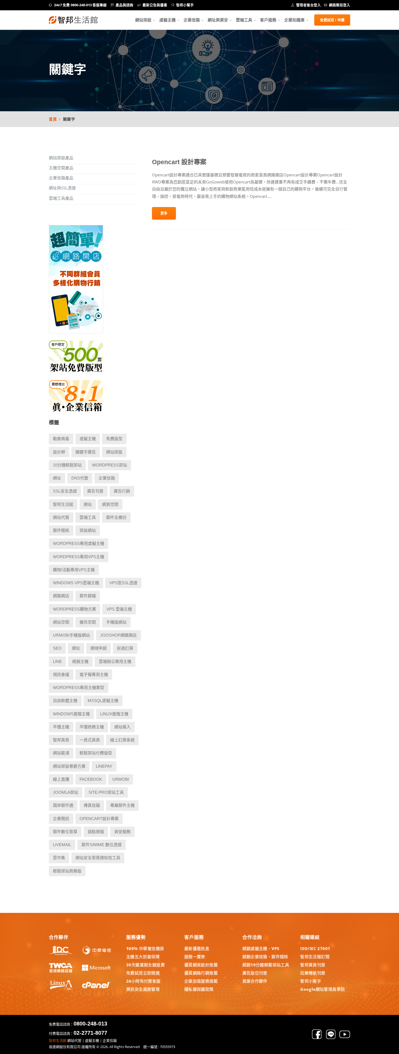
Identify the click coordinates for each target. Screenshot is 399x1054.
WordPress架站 (109, 465)
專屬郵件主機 (122, 805)
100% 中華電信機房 (145, 948)
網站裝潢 (61, 753)
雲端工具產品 (61, 198)
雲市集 (59, 857)
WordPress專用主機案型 (78, 687)
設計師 (59, 452)
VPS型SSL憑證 (123, 582)
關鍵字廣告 (85, 452)
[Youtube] (344, 1038)
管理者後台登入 (308, 5)
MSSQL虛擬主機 (103, 700)
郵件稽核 (61, 530)
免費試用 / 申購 (332, 20)
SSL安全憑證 (65, 491)
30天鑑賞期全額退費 (145, 964)
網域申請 (98, 648)
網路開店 (61, 595)
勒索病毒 (61, 438)
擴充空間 (88, 622)
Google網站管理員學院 (322, 989)
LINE (57, 661)
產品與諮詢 (124, 5)
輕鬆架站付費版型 (96, 753)
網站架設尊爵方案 (69, 766)
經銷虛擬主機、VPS (261, 948)
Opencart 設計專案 (179, 162)
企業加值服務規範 (201, 981)
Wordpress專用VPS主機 (78, 556)
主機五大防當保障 (143, 956)
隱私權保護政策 (199, 989)
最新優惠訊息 (196, 948)
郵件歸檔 (88, 595)
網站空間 (61, 622)
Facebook (91, 779)
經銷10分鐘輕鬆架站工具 (265, 964)
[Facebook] (316, 1038)
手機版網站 (116, 622)
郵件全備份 (116, 517)
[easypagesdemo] (76, 371)
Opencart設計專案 (99, 818)
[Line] (330, 1038)
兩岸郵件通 (63, 805)
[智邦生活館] (73, 20)
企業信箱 (191, 20)
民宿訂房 (125, 648)
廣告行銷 (122, 491)
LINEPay (104, 766)
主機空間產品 (61, 167)
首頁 (53, 119)
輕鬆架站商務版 (67, 871)
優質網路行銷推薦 (201, 973)
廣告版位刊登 (254, 973)
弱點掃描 (96, 831)
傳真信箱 (92, 805)
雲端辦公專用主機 (115, 661)
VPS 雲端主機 (119, 609)
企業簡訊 (61, 818)
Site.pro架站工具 (106, 792)
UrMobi (120, 779)
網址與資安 (218, 20)
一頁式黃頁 (90, 740)
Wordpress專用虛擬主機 (78, 543)
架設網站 (88, 530)
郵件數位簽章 (65, 831)
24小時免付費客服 (143, 981)
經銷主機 (80, 661)
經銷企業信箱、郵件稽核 (265, 956)
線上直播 (61, 779)
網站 (88, 504)
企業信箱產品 (61, 177)
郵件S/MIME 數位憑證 (101, 844)
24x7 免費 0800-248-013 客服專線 (80, 5)
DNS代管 (79, 478)
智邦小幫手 (185, 5)
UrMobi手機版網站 (71, 635)
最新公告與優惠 (154, 5)
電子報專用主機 (94, 674)
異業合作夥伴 (254, 981)
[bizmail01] (76, 411)
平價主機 (61, 727)
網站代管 (61, 517)
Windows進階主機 (71, 714)
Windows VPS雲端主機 (76, 582)
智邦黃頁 (61, 740)
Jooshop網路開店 (118, 635)
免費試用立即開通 (143, 973)
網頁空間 (110, 504)
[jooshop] (76, 332)
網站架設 (143, 20)
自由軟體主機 (65, 700)
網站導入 (122, 727)
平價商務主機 (92, 727)
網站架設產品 (61, 157)
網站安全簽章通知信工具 (97, 857)
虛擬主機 (167, 20)
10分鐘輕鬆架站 (67, 465)
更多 (163, 213)
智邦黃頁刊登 (312, 964)
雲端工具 (244, 20)
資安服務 (122, 831)
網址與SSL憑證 (62, 188)
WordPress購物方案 (74, 609)
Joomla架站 (65, 792)
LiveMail (62, 844)
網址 (57, 478)
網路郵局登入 (339, 5)
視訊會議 (61, 674)
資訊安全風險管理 (143, 989)
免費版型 (114, 438)
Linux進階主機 (114, 714)
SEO (57, 648)
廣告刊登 (95, 491)
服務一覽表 (194, 956)
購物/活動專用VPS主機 (74, 569)
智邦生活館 (63, 504)
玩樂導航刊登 (312, 973)
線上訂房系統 (122, 740)
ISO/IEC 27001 (315, 948)
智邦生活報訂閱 (315, 956)
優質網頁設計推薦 (201, 964)
